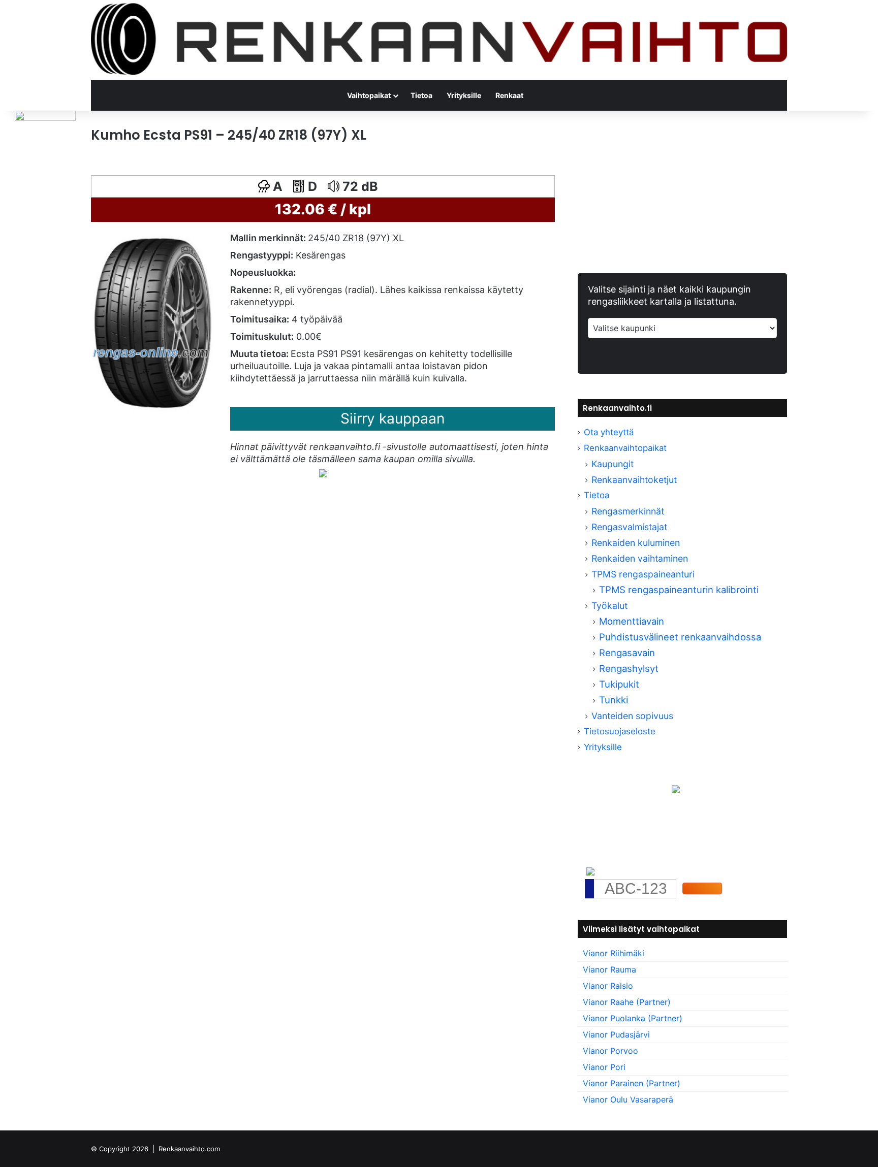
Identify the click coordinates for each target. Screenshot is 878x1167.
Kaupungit (612, 464)
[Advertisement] (323, 597)
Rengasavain (627, 652)
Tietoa (421, 95)
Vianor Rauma (609, 969)
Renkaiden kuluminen (635, 542)
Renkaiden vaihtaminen (639, 558)
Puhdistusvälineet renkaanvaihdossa (680, 636)
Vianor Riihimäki (613, 953)
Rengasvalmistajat (629, 527)
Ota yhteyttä (609, 432)
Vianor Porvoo (610, 1051)
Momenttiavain (631, 621)
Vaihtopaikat (369, 95)
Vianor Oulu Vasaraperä (628, 1099)
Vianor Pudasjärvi (616, 1034)
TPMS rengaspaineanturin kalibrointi (680, 589)
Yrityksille (464, 95)
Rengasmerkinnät (627, 511)
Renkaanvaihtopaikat (625, 448)
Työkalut (609, 605)
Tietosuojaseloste (619, 731)
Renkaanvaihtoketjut (634, 479)
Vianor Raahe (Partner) (627, 1002)
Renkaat (509, 95)
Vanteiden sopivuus (632, 715)
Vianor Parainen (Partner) (631, 1083)
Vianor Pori (604, 1067)
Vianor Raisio (608, 986)
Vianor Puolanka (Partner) (632, 1018)
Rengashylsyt (628, 668)
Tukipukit (619, 684)
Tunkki (613, 699)
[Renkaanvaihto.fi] (439, 40)
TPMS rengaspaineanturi (643, 574)
